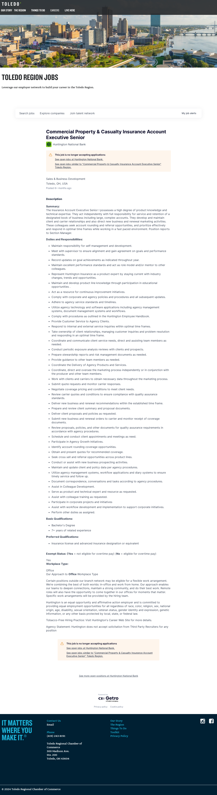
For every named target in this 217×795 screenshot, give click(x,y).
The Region (20, 10)
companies (52, 113)
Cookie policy (116, 706)
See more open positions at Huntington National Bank (108, 675)
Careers (54, 10)
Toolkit (114, 732)
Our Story (6, 10)
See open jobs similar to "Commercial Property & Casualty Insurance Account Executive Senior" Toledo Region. (108, 166)
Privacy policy (100, 706)
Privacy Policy (119, 736)
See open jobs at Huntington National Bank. (79, 159)
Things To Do (38, 10)
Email (50, 725)
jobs (26, 113)
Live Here (70, 10)
